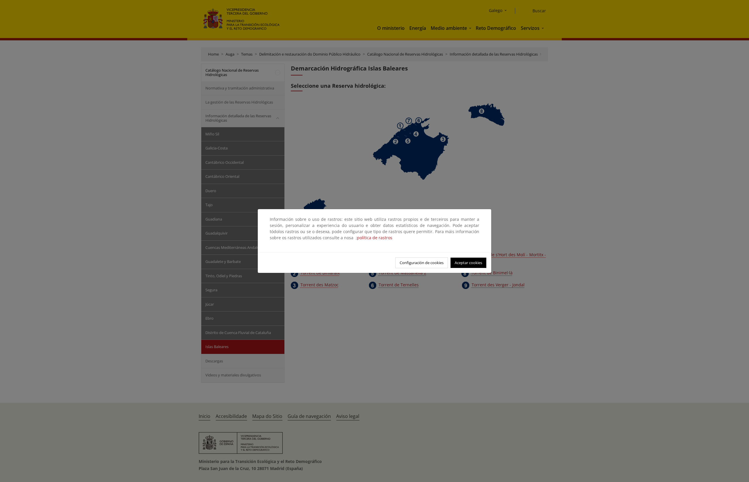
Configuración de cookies (422, 262)
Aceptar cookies (468, 262)
